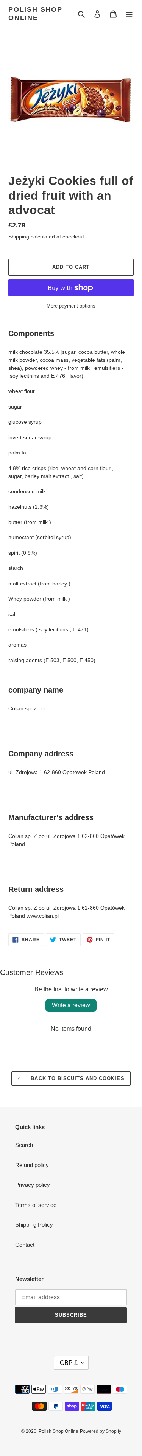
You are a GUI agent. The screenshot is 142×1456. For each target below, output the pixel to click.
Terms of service (35, 1205)
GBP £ (69, 1363)
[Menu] (129, 14)
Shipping (18, 236)
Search (24, 1145)
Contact (24, 1244)
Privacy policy (32, 1185)
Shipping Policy (34, 1224)
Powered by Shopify (100, 1431)
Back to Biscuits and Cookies (76, 1078)
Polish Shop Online (35, 14)
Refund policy (32, 1165)
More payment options (71, 306)
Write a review (71, 1005)
